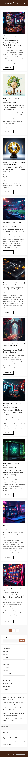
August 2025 (6, 686)
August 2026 (6, 648)
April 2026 (6, 661)
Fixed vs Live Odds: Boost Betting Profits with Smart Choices (12, 412)
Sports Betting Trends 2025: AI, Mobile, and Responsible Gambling (13, 232)
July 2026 (5, 651)
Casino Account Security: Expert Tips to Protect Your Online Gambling (13, 473)
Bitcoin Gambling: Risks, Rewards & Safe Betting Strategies (12, 45)
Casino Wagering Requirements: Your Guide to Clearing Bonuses (14, 350)
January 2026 (6, 670)
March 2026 (6, 664)
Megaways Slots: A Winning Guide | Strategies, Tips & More (13, 597)
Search (5, 638)
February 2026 (7, 667)
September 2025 (7, 683)
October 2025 (6, 680)
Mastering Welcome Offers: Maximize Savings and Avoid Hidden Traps (14, 169)
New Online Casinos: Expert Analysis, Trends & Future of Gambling (13, 535)
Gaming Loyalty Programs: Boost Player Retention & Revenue (13, 290)
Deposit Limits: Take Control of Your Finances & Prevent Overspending (13, 107)
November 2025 (7, 677)
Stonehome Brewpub (11, 3)
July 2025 (5, 689)
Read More (8, 67)
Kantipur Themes (20, 754)
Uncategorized (7, 744)
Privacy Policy (5, 726)
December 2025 (7, 673)
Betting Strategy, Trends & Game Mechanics (12, 733)
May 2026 (5, 658)
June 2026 (5, 654)
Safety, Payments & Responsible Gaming (14, 741)
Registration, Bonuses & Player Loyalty (13, 162)
